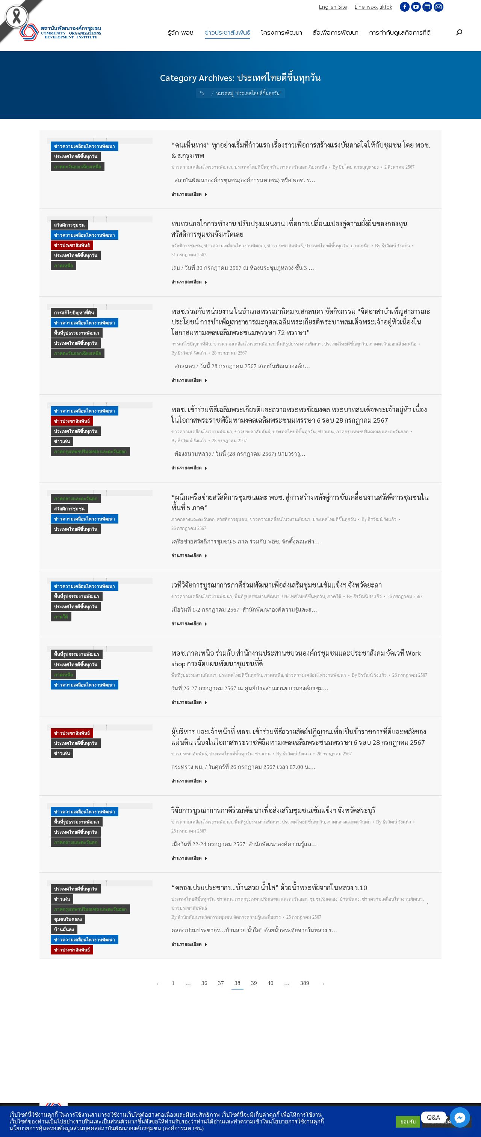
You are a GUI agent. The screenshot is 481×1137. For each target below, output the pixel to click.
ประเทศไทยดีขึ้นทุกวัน (75, 156)
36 (204, 983)
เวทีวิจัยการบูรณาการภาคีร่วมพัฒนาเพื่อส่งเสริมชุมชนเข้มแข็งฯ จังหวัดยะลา (276, 584)
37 (221, 983)
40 (271, 983)
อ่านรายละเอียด (186, 194)
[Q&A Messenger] (460, 1117)
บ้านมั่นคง (64, 929)
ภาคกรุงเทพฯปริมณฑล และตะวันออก (90, 451)
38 (237, 983)
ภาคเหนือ (63, 265)
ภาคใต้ (61, 616)
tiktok (386, 7)
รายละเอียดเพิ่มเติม (447, 1122)
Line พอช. (366, 7)
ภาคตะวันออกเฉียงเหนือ (77, 166)
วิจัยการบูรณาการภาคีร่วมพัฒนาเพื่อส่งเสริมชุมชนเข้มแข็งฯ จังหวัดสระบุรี (273, 810)
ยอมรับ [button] (408, 1122)
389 (304, 983)
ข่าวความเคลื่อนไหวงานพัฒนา (84, 146)
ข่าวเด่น (62, 441)
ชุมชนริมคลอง (68, 919)
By (356, 167)
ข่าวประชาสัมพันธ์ (72, 245)
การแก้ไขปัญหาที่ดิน (74, 312)
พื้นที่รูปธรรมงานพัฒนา (76, 333)
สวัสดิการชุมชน (69, 225)
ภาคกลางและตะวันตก (75, 498)
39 (254, 983)
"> (202, 93)
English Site (333, 7)
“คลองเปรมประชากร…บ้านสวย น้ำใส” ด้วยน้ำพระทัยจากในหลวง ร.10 (269, 887)
